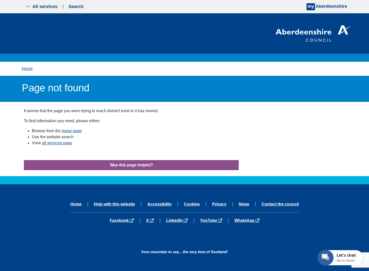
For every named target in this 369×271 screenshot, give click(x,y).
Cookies (192, 204)
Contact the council (280, 204)
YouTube (214, 221)
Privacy (219, 204)
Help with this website (114, 204)
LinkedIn (180, 221)
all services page (57, 143)
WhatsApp (247, 221)
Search (76, 6)
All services (44, 6)
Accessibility (159, 204)
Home (27, 68)
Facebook (125, 221)
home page (72, 131)
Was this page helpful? (131, 165)
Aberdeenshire (327, 6)
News (244, 204)
